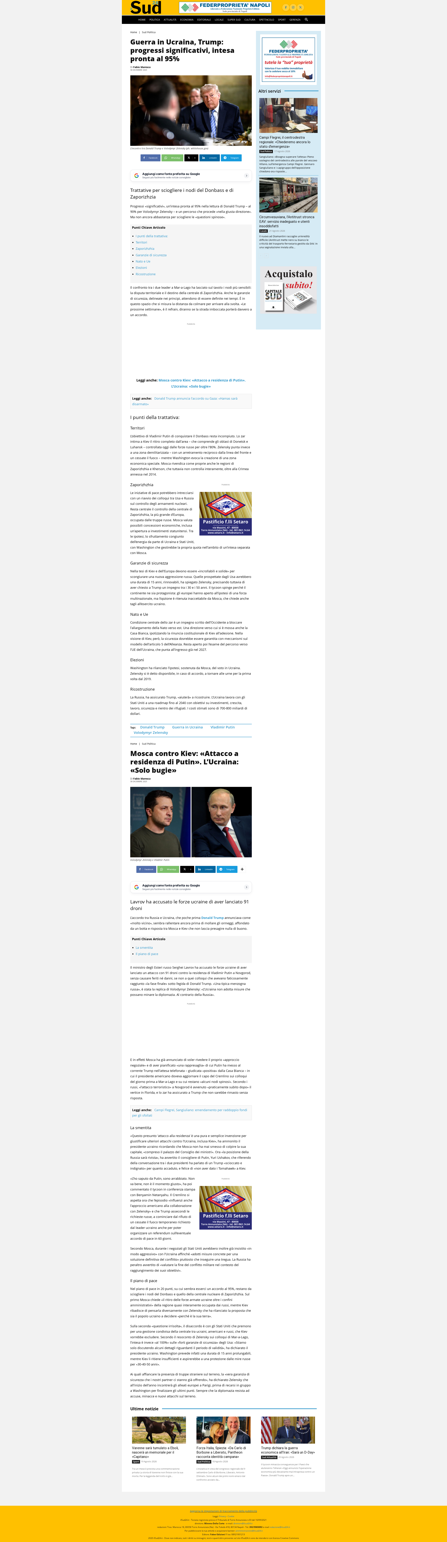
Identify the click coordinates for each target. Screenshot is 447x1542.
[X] (300, 7)
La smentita (144, 947)
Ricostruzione (146, 274)
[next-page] (266, 255)
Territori (141, 242)
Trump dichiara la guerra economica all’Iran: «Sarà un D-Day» (288, 1450)
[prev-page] (260, 255)
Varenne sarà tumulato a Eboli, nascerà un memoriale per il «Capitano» (155, 1452)
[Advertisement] (191, 350)
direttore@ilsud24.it (242, 1523)
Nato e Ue (143, 261)
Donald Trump (152, 727)
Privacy (222, 1516)
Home (133, 32)
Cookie (231, 1516)
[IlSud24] (150, 7)
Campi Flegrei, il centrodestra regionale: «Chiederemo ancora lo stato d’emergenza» (284, 142)
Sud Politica (149, 32)
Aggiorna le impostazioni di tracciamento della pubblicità (223, 1511)
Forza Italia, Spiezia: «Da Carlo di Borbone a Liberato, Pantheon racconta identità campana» (221, 1452)
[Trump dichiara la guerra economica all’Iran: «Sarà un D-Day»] (288, 1430)
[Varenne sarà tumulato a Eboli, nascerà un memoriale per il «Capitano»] (159, 1430)
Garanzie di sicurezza (151, 255)
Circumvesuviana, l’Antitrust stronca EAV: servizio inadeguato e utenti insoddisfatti (286, 221)
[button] (306, 20)
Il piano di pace (147, 954)
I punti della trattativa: (152, 236)
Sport (136, 1461)
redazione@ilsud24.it (280, 1527)
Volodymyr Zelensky (151, 732)
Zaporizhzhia (145, 248)
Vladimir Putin (223, 727)
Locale (263, 230)
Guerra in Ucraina (187, 727)
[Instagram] (293, 7)
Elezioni (141, 267)
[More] (242, 869)
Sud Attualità (269, 1457)
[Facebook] (285, 7)
